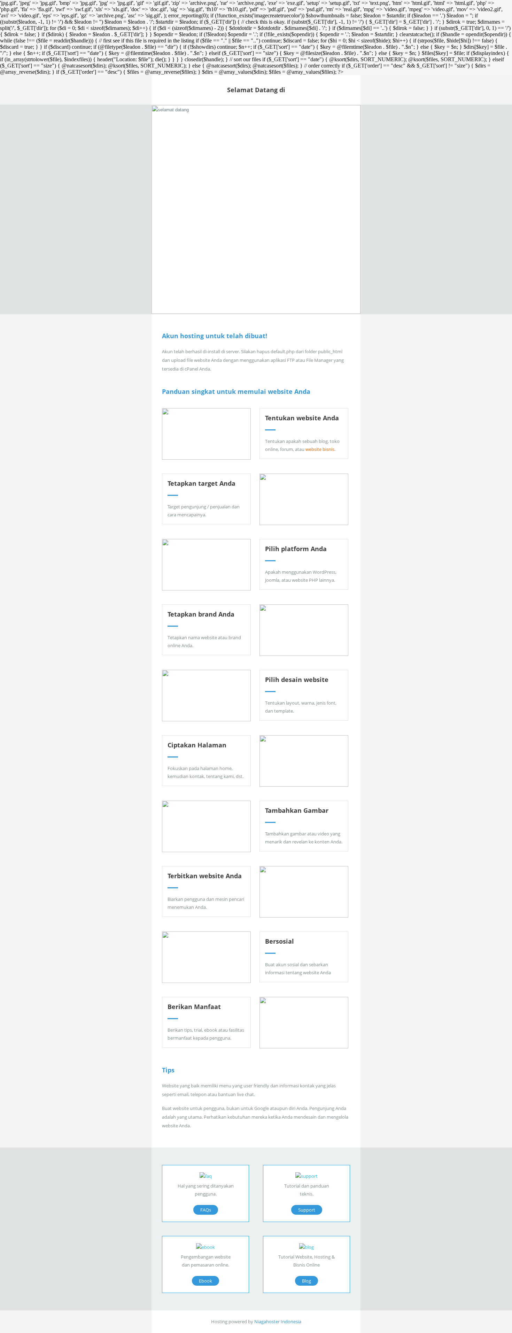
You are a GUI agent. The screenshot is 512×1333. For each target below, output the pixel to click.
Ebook (205, 1281)
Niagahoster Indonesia (277, 1321)
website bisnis (319, 449)
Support (306, 1210)
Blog (306, 1281)
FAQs (205, 1210)
